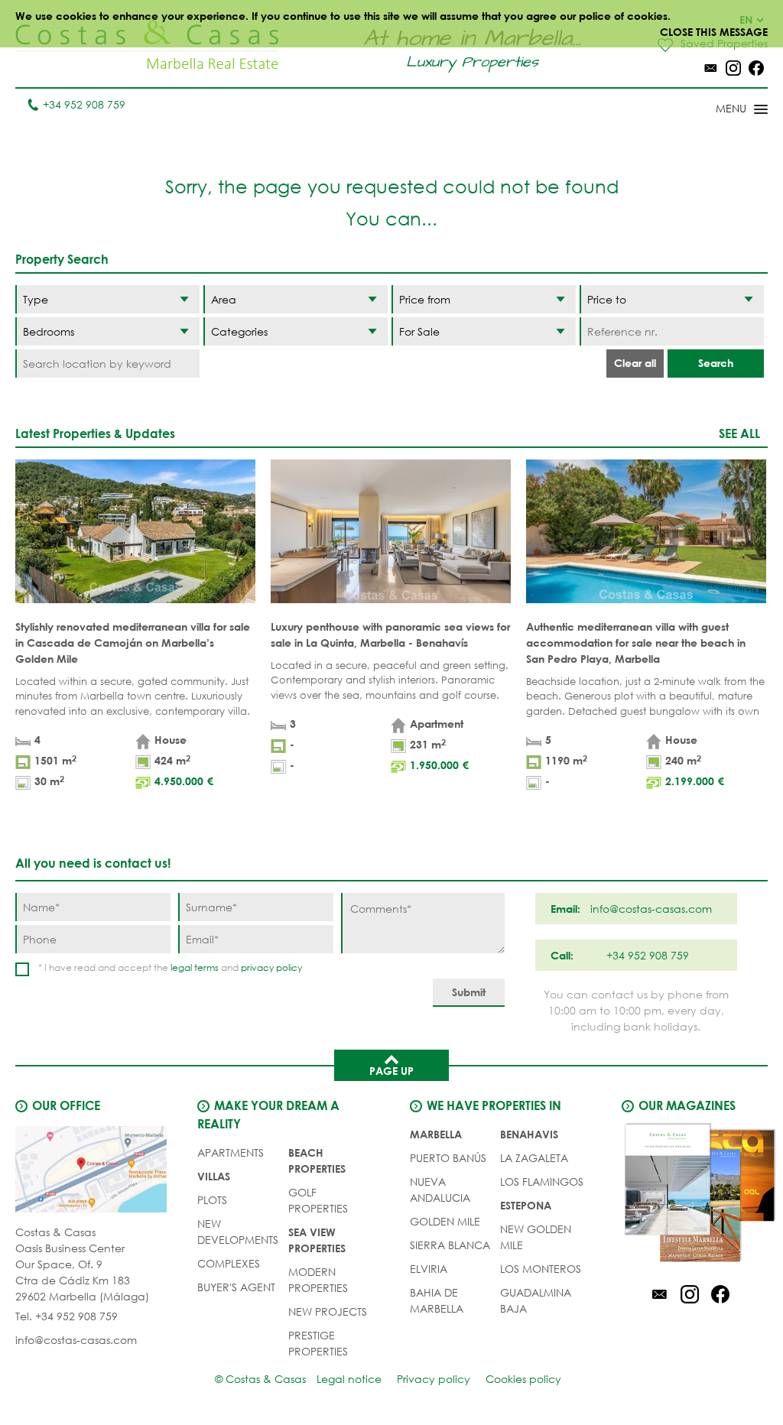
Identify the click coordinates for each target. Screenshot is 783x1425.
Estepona (525, 1205)
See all (739, 433)
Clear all (635, 362)
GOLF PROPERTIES (318, 1200)
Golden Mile (445, 1221)
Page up (391, 1070)
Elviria (428, 1268)
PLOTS (212, 1200)
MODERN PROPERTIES (318, 1279)
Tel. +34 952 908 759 (66, 1316)
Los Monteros (540, 1268)
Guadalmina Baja (535, 1300)
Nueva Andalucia (440, 1189)
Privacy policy (433, 1378)
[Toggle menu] (722, 110)
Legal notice (349, 1378)
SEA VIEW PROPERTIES (317, 1240)
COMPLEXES (228, 1263)
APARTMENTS (230, 1152)
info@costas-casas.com (76, 1339)
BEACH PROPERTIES (317, 1160)
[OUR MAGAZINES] (689, 1195)
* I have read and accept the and (170, 967)
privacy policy (271, 967)
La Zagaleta (534, 1158)
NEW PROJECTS (327, 1311)
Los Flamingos (541, 1181)
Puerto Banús (448, 1158)
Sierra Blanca (450, 1245)
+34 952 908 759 (84, 104)
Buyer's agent (236, 1287)
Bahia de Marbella (436, 1300)
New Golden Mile (535, 1237)
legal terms (195, 967)
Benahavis (529, 1134)
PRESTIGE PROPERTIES (318, 1343)
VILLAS (213, 1176)
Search (715, 362)
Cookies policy (523, 1378)
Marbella (436, 1134)
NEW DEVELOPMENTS (237, 1231)
